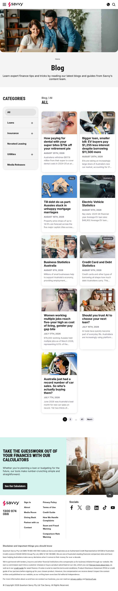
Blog (72, 114)
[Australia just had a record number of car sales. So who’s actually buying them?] (59, 363)
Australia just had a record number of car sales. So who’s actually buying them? (59, 386)
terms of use (91, 579)
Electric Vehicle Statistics (93, 203)
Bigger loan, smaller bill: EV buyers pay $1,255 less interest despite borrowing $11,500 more (96, 145)
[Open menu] (4, 4)
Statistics (107, 178)
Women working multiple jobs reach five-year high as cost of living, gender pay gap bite (59, 322)
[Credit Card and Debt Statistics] (97, 246)
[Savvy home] (15, 4)
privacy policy (76, 579)
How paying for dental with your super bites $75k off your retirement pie (58, 143)
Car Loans (69, 355)
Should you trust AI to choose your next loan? (97, 319)
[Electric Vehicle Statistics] (97, 186)
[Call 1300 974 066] (108, 4)
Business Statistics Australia (57, 263)
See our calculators (15, 486)
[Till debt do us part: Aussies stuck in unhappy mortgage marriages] (59, 186)
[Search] (114, 4)
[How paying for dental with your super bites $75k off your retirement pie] (59, 122)
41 (82, 419)
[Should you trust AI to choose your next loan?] (97, 300)
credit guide (19, 568)
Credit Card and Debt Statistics (97, 263)
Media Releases (66, 291)
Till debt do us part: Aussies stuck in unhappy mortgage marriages (57, 207)
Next (90, 419)
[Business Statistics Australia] (59, 246)
